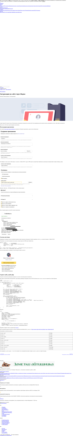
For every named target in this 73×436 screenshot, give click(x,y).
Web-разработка (8, 89)
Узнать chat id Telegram (24, 10)
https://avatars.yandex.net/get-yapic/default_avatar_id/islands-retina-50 (43, 329)
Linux (3, 410)
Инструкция (11, 8)
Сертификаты (2, 435)
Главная (1, 4)
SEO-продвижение (5, 409)
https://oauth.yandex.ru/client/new (9, 129)
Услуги (1, 6)
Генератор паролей (31, 10)
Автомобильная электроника (7, 412)
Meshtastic (3, 407)
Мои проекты (16, 12)
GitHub (1, 371)
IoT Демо (6, 435)
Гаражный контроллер (4, 7)
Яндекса (17, 327)
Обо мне (1, 11)
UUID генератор (37, 10)
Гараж (3, 413)
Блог (4, 89)
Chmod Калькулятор (3, 10)
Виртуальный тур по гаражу (5, 12)
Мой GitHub (12, 12)
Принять (43, 1)
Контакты (20, 12)
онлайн (1, 87)
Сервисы (1, 9)
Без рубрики (4, 416)
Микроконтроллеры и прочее (7, 411)
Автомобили (4, 415)
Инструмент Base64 (17, 10)
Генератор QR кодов (10, 10)
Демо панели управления (4, 8)
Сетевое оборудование (6, 414)
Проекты (4, 371)
